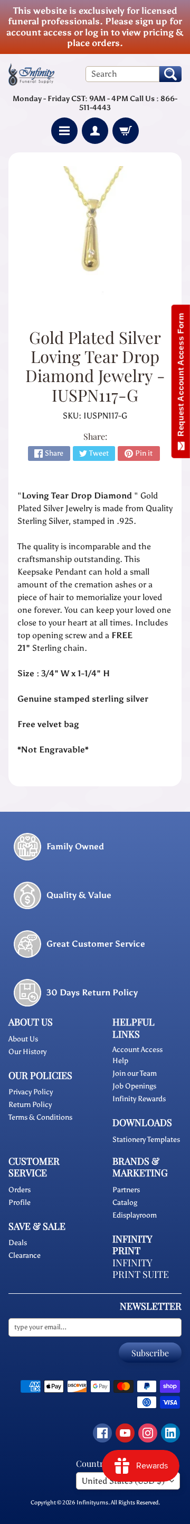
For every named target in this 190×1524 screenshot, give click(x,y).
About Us (23, 1039)
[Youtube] (125, 1433)
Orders (19, 1189)
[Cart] (125, 130)
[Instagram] (147, 1433)
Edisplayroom (134, 1215)
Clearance (24, 1255)
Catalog (124, 1202)
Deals (17, 1242)
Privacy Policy (30, 1091)
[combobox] (122, 74)
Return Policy (30, 1104)
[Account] (95, 130)
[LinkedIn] (170, 1433)
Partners (126, 1189)
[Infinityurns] (31, 74)
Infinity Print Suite (140, 1268)
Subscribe (150, 1352)
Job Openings (134, 1086)
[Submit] (170, 74)
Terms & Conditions (40, 1117)
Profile (19, 1202)
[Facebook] (102, 1433)
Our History (27, 1051)
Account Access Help (137, 1055)
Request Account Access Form (180, 377)
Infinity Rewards (139, 1098)
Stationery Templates (146, 1139)
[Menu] (64, 130)
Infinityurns (92, 1502)
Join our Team (134, 1073)
